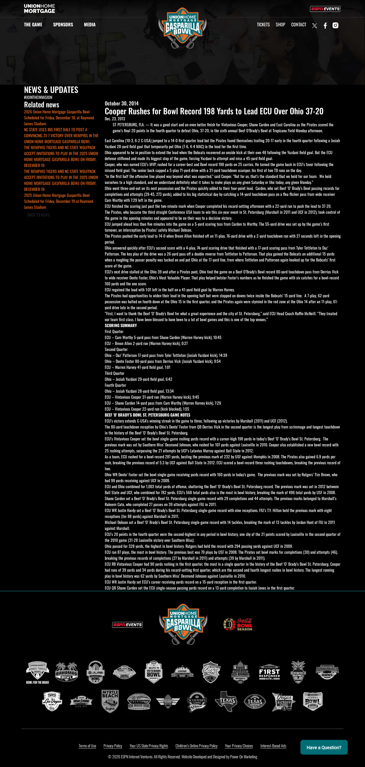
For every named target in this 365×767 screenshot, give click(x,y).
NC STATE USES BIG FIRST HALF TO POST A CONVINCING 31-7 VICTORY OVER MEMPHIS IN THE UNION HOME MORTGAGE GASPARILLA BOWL (61, 135)
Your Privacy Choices (239, 746)
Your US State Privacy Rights (149, 746)
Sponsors (63, 24)
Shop (280, 24)
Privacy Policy (113, 746)
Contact (298, 24)
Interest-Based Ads (273, 746)
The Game (33, 24)
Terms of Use (87, 746)
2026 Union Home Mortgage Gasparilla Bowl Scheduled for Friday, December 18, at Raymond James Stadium (59, 118)
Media (90, 24)
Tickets (263, 24)
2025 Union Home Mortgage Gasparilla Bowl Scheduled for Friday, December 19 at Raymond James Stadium (58, 201)
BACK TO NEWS (38, 215)
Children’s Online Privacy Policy (197, 746)
